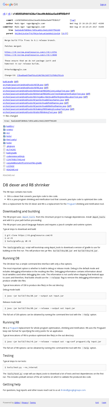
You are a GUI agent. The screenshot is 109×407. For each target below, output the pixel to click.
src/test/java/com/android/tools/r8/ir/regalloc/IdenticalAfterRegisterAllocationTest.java (42, 97)
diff (64, 33)
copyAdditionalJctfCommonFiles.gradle (24, 163)
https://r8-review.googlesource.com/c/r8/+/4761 (31, 52)
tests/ (9, 136)
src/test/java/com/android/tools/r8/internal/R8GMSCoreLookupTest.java (36, 90)
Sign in (103, 4)
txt (97, 402)
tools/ (9, 142)
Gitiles (17, 402)
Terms (33, 402)
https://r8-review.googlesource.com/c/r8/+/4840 (31, 55)
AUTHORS (11, 149)
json (104, 402)
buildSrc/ (10, 126)
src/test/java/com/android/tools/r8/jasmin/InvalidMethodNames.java (34, 106)
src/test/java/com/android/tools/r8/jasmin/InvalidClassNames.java (33, 99)
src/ (8, 133)
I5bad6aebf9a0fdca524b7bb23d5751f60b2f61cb (40, 75)
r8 (4, 13)
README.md (12, 169)
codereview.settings (15, 156)
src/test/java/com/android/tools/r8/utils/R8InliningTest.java (30, 112)
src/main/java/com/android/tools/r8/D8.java (23, 84)
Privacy (25, 402)
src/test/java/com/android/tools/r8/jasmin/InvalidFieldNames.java (33, 103)
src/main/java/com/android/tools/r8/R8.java (23, 87)
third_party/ (11, 139)
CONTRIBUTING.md (15, 159)
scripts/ (9, 129)
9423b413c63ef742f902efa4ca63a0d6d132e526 (37, 33)
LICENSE (10, 166)
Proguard (71, 204)
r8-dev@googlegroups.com (73, 390)
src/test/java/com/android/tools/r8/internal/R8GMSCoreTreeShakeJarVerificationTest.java (44, 93)
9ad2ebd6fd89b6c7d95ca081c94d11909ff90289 (37, 30)
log (72, 20)
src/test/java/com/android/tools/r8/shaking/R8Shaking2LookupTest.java (36, 109)
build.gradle (8, 81)
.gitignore (10, 146)
